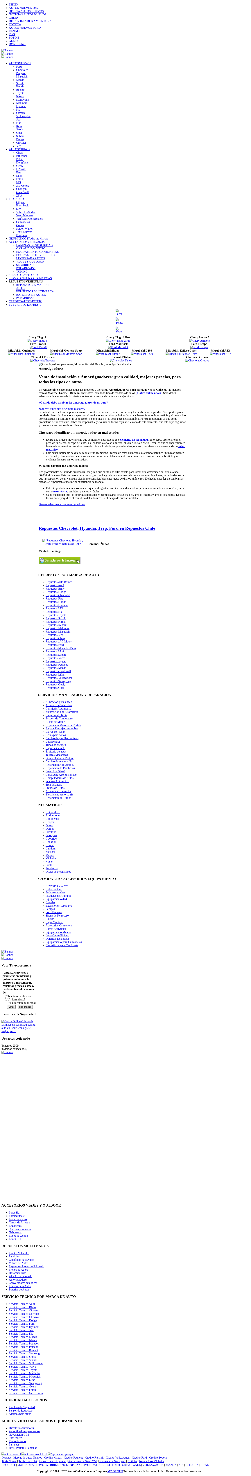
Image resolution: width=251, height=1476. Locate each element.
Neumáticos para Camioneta (62, 945)
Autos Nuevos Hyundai (52, 1461)
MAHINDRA (25, 1464)
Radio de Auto (17, 1441)
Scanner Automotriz (57, 781)
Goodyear (51, 835)
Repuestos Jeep (54, 634)
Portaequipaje (17, 1215)
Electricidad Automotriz (59, 794)
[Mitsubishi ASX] (221, 353)
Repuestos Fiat (54, 598)
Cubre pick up (54, 889)
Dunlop (50, 828)
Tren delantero (54, 784)
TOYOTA (42, 1464)
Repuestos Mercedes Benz (61, 648)
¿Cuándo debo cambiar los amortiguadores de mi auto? (73, 402)
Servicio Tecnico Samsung (24, 1353)
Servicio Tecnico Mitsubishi (25, 1376)
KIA (181, 1464)
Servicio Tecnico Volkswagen (26, 1363)
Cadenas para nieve (20, 1229)
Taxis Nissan (9, 1461)
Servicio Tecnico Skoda (22, 1356)
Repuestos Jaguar (56, 661)
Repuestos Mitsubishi (58, 631)
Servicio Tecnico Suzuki (23, 1360)
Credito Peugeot (73, 1457)
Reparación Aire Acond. (60, 764)
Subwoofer (15, 1437)
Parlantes (14, 1444)
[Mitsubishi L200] (142, 353)
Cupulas (50, 902)
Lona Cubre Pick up (57, 935)
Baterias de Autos (19, 1289)
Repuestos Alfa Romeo (59, 582)
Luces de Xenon (18, 1235)
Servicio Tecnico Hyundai (24, 1327)
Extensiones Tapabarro (59, 905)
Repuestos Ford (55, 644)
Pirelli (49, 865)
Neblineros (15, 1232)
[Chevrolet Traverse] (42, 360)
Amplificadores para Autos (24, 1431)
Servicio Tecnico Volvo (22, 1366)
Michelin (51, 858)
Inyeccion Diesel (55, 771)
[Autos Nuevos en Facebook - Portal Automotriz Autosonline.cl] (119, 313)
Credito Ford (139, 1457)
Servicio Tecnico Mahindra (24, 1373)
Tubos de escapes (56, 744)
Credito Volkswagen (118, 1457)
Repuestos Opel (55, 687)
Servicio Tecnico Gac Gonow (26, 1393)
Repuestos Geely (55, 684)
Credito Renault (94, 1457)
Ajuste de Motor (55, 721)
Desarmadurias (17, 1273)
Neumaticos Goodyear (112, 1461)
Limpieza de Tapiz (56, 715)
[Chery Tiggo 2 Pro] (118, 340)
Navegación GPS (19, 1434)
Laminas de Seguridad (22, 1407)
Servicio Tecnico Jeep (21, 1330)
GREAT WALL (131, 1464)
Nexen (49, 861)
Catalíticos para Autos (21, 1259)
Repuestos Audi (55, 585)
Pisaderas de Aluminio (58, 895)
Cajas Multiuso (54, 922)
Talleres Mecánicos (57, 754)
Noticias (132, 1461)
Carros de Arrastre (19, 1222)
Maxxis (50, 855)
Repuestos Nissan (56, 621)
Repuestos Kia (54, 611)
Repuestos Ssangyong (58, 681)
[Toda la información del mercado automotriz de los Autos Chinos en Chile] (11, 1454)
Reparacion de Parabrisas (60, 768)
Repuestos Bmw (55, 588)
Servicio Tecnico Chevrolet (24, 1317)
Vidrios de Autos (18, 1263)
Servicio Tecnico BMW (22, 1307)
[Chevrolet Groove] (197, 360)
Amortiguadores (18, 1279)
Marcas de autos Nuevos (27, 1457)
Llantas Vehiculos (19, 1253)
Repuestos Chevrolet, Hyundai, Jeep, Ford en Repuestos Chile (97, 528)
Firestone (51, 832)
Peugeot (6, 1457)
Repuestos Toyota (56, 615)
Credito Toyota (158, 1457)
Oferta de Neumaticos (58, 871)
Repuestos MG (54, 608)
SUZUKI (104, 1464)
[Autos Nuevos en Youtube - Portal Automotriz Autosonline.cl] (119, 331)
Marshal (50, 851)
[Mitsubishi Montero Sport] (66, 353)
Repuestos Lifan (55, 674)
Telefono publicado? (19, 996)
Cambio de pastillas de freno (62, 738)
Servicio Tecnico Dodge (23, 1320)
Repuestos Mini (55, 651)
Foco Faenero (54, 912)
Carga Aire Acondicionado (61, 774)
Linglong (51, 848)
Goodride (51, 838)
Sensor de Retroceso (21, 1410)
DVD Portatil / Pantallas (23, 1447)
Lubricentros (53, 741)
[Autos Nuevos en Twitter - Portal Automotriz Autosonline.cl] (119, 322)
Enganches (15, 1225)
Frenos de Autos (55, 787)
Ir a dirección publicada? (22, 1002)
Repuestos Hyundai (57, 605)
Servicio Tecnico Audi (22, 1303)
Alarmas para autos (20, 1413)
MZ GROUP (115, 1471)
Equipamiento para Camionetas (64, 942)
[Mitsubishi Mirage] (108, 353)
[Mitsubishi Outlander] (21, 353)
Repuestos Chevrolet (58, 595)
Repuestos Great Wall (58, 671)
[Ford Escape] (199, 347)
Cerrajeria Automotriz (58, 708)
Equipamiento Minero (58, 932)
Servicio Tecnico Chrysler (24, 1313)
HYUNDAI (90, 1464)
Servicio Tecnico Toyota (23, 1369)
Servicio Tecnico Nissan (23, 1340)
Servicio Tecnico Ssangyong (25, 1383)
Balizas (50, 918)
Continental (52, 818)
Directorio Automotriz (21, 1428)
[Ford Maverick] (118, 347)
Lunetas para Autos (20, 1286)
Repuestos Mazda (56, 667)
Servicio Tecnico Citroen (23, 1310)
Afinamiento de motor (58, 791)
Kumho (50, 845)
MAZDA (171, 1464)
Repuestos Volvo (55, 658)
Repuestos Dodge (56, 591)
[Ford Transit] (38, 347)
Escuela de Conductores (59, 718)
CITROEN (192, 1464)
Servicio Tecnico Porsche (23, 1346)
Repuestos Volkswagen (59, 677)
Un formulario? (16, 999)
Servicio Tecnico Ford (22, 1323)
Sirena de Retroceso (57, 915)
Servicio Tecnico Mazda (23, 1336)
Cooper (50, 822)
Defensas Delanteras (57, 938)
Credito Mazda (53, 1457)
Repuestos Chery (55, 638)
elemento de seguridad (133, 439)
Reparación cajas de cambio (62, 728)
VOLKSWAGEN (153, 1464)
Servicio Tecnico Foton (22, 1389)
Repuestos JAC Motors (59, 641)
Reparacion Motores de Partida (63, 725)
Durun (49, 825)
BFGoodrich (53, 812)
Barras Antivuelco (56, 928)
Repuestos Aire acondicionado (26, 1266)
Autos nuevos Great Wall (82, 1461)
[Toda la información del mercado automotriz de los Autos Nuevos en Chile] (34, 1454)
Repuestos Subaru (56, 654)
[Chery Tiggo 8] (37, 340)
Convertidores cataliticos (23, 1282)
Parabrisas (15, 1256)
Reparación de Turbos (58, 797)
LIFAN (205, 1464)
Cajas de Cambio (55, 748)
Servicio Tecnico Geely (22, 1386)
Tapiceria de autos (56, 751)
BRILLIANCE (59, 1464)
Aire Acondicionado (20, 1276)
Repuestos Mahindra (57, 628)
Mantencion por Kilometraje (62, 711)
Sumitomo (52, 868)
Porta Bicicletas (18, 1219)
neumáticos (60, 491)
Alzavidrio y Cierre (57, 885)
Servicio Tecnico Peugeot (23, 1343)
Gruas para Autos (56, 735)
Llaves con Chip (55, 731)
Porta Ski (14, 1212)
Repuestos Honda (56, 601)
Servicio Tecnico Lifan (22, 1379)
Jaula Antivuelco (55, 892)
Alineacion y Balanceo (59, 701)
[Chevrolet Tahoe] (121, 360)
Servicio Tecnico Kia (21, 1333)
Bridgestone (53, 815)
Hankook (51, 841)
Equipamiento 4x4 (56, 899)
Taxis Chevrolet (28, 1461)
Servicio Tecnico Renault (23, 1350)
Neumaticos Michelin (151, 1461)
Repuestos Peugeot (57, 664)
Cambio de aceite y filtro (60, 761)
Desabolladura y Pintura (59, 758)
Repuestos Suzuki (56, 618)
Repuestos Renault (56, 625)
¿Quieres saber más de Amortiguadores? (62, 408)
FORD (116, 1464)
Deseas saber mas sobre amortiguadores (62, 504)
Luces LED (15, 1239)
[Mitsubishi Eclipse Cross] (181, 353)
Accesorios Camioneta (59, 925)
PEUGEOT (8, 1464)
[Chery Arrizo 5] (199, 340)
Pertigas (50, 908)
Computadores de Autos (59, 778)
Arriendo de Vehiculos (59, 705)
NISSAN (75, 1464)
